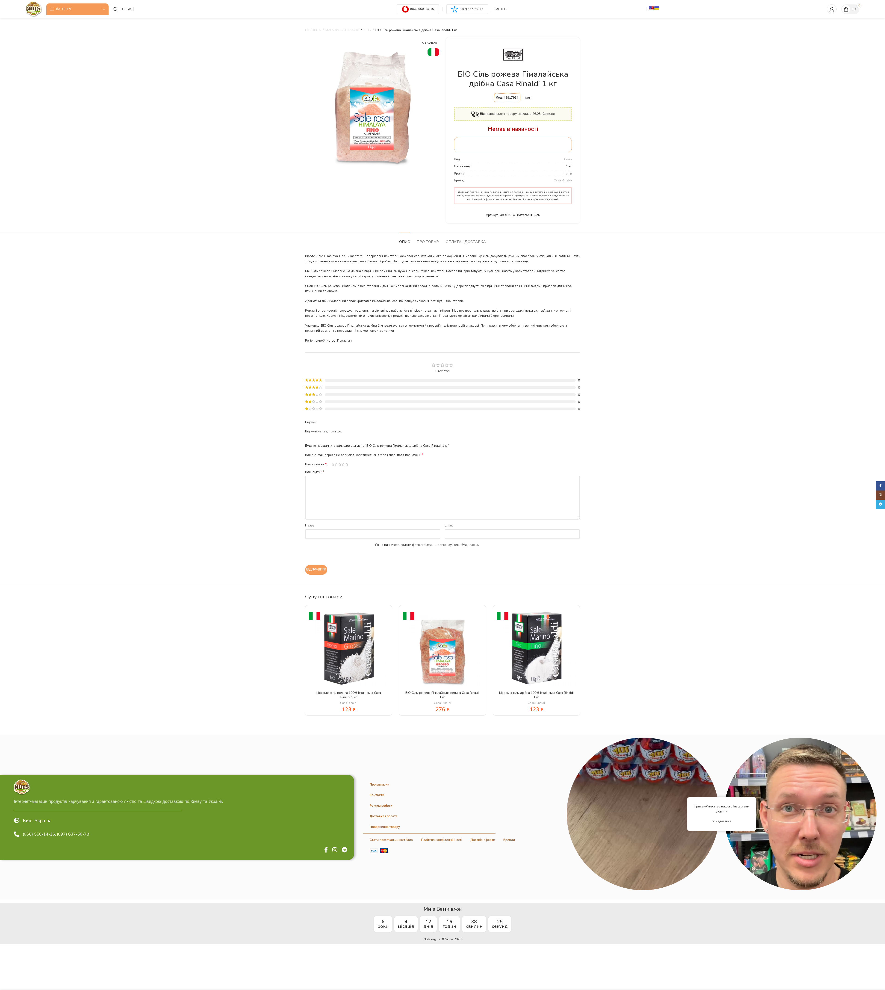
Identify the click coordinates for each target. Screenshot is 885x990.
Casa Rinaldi (563, 180)
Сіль (367, 30)
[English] (651, 8)
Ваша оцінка (316, 464)
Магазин (333, 30)
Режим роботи (381, 805)
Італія (567, 173)
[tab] (404, 240)
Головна (313, 30)
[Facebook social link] (326, 850)
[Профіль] (832, 9)
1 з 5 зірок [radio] (333, 464)
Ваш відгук (314, 472)
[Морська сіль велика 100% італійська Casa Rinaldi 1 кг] (348, 648)
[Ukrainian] (656, 8)
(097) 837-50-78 (471, 9)
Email (449, 525)
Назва (310, 525)
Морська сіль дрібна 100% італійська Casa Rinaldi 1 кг (536, 695)
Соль (568, 159)
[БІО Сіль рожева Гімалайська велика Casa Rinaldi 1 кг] (442, 648)
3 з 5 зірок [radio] (340, 464)
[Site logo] (34, 9)
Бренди (509, 840)
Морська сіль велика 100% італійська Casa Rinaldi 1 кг (348, 695)
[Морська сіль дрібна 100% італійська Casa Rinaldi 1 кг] (536, 648)
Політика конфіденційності (441, 840)
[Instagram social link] (334, 850)
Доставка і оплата (384, 816)
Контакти (377, 795)
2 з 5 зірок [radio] (336, 464)
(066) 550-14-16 (422, 9)
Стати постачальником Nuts (391, 840)
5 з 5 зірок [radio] (346, 464)
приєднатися (721, 821)
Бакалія (352, 30)
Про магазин (379, 784)
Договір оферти (482, 840)
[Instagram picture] (643, 814)
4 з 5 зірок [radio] (343, 464)
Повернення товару (385, 827)
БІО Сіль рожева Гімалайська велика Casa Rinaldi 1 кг (442, 695)
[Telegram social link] (344, 850)
